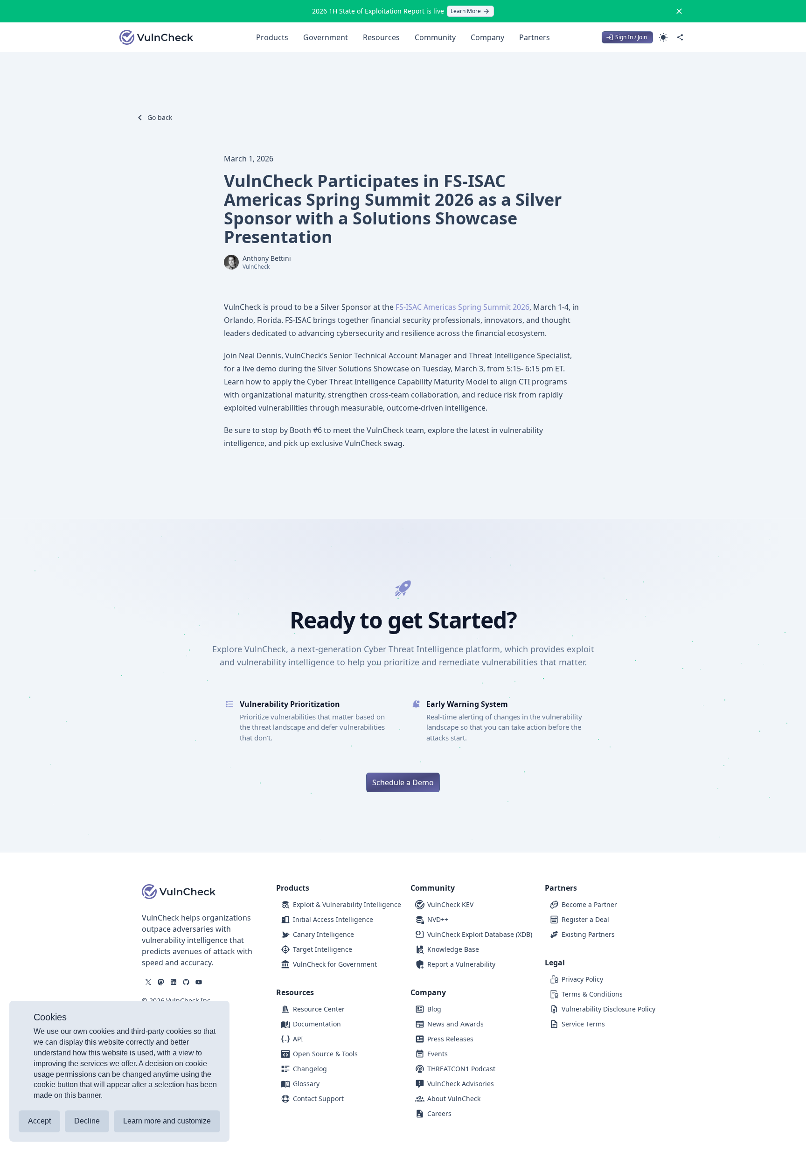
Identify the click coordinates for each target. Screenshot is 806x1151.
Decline (87, 1121)
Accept (39, 1121)
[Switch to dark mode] (663, 37)
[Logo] (156, 37)
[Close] (679, 11)
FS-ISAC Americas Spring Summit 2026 (462, 307)
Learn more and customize (167, 1121)
